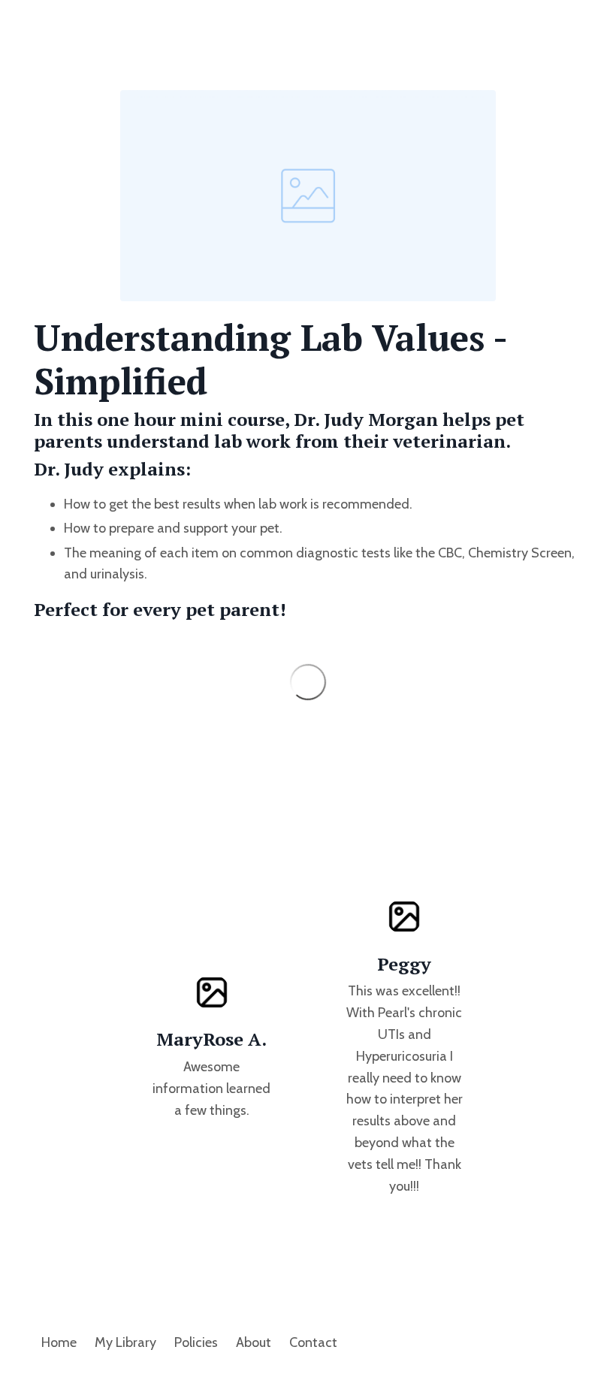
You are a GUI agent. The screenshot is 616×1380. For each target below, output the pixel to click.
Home (59, 1342)
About (253, 1342)
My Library (125, 1342)
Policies (196, 1342)
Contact (313, 1342)
